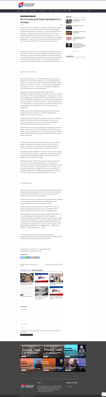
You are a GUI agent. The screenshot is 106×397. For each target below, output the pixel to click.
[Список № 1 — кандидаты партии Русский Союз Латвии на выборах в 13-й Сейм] (56, 291)
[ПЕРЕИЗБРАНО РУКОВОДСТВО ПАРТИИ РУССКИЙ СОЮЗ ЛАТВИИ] (27, 277)
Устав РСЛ (37, 283)
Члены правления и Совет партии (26, 296)
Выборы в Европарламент (29, 14)
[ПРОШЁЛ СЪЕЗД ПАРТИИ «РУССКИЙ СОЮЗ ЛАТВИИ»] (56, 277)
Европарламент (42, 10)
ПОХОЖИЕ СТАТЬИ (25, 270)
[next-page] (23, 301)
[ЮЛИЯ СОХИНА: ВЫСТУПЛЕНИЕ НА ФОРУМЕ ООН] (69, 21)
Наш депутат (24, 356)
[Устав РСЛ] (41, 277)
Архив (51, 281)
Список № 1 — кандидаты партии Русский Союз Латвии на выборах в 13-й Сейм (56, 297)
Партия (24, 10)
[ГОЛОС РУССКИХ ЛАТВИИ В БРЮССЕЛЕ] (53, 351)
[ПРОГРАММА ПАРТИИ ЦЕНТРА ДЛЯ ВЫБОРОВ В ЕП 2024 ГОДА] (69, 38)
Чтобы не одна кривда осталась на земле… (54, 264)
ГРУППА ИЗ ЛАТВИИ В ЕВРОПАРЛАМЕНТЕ (70, 368)
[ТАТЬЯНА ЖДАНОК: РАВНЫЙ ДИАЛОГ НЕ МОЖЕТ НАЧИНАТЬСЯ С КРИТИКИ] (53, 365)
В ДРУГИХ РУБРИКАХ (37, 270)
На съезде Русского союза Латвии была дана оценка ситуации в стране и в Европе (41, 297)
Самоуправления (32, 10)
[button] (88, 10)
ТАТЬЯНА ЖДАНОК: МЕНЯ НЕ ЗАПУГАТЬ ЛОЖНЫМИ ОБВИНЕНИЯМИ (31, 368)
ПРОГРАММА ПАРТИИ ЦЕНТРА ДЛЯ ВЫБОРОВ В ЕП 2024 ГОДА (79, 38)
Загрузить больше (75, 51)
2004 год (36, 14)
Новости (19, 10)
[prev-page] (21, 301)
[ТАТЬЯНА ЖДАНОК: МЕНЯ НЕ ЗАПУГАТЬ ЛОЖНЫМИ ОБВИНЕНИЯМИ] (31, 365)
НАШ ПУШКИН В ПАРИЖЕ (78, 25)
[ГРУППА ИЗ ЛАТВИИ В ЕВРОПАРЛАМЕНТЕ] (75, 365)
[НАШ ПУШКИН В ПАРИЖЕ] (69, 27)
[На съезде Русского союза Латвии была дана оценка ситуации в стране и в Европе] (41, 291)
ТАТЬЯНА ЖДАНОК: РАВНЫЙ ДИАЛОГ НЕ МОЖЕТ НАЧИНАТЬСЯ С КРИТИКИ (52, 368)
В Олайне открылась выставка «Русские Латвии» (28, 265)
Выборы (50, 10)
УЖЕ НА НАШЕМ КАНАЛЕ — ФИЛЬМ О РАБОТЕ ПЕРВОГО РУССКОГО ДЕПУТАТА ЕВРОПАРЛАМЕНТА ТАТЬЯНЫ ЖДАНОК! (30, 353)
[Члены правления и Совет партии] (27, 291)
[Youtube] (70, 387)
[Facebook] (67, 387)
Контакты (65, 10)
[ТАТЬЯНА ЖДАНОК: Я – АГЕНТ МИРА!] (75, 351)
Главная (21, 14)
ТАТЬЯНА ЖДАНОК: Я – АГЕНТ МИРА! (74, 355)
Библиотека (57, 10)
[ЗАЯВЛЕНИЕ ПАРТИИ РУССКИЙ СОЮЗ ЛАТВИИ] (69, 33)
